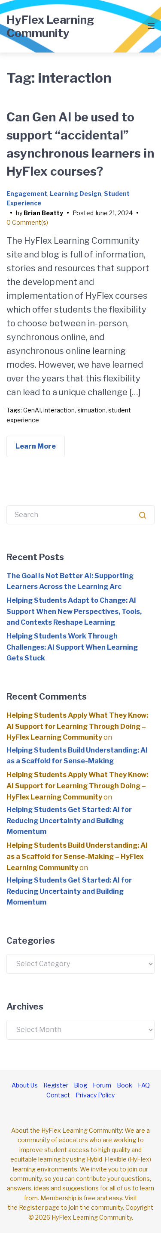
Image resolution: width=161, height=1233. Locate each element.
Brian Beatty (43, 213)
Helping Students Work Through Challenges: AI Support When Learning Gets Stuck (72, 647)
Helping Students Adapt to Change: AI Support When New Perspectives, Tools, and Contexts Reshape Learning (74, 611)
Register (55, 1085)
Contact (58, 1095)
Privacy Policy (95, 1095)
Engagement (26, 193)
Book (124, 1085)
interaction (59, 410)
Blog (80, 1085)
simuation (91, 410)
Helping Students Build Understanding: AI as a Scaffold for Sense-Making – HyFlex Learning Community (77, 856)
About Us (25, 1085)
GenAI (32, 410)
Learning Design (75, 193)
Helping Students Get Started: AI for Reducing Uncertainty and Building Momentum (69, 820)
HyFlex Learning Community (50, 26)
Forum (102, 1085)
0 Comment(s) (27, 222)
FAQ (144, 1085)
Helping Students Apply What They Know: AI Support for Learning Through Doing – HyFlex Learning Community (77, 726)
